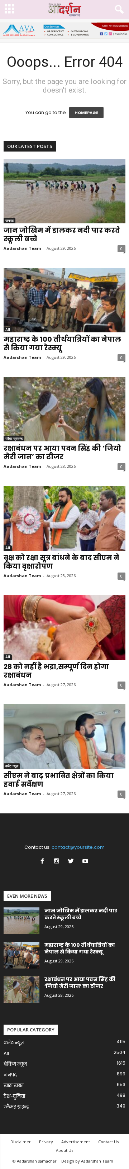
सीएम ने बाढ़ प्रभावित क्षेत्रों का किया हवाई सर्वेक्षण (59, 780)
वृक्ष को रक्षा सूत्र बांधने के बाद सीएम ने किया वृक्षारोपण (61, 562)
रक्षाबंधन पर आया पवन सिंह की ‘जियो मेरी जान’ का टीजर (62, 453)
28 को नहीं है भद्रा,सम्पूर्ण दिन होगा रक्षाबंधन (56, 671)
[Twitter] (72, 861)
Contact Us (108, 1141)
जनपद (9, 220)
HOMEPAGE (86, 112)
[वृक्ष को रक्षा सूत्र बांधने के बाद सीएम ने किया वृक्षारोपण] (64, 518)
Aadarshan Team (22, 248)
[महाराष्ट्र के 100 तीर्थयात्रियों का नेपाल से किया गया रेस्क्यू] (64, 300)
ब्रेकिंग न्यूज (15, 1064)
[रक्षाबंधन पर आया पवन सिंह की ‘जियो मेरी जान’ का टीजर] (64, 409)
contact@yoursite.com (78, 847)
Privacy (46, 1141)
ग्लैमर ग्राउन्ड (14, 438)
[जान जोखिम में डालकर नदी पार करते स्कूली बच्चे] (64, 191)
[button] (118, 10)
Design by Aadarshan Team (87, 1161)
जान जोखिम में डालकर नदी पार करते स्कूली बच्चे (62, 235)
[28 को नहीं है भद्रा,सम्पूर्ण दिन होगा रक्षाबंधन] (64, 627)
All (7, 329)
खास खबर (14, 1085)
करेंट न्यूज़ (11, 765)
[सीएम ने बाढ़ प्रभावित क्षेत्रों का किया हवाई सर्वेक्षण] (64, 736)
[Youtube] (86, 861)
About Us (64, 1150)
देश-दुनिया (14, 1096)
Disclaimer (20, 1141)
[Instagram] (58, 861)
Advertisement (75, 1141)
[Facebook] (44, 861)
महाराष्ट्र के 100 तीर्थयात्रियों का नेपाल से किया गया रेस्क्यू (62, 344)
